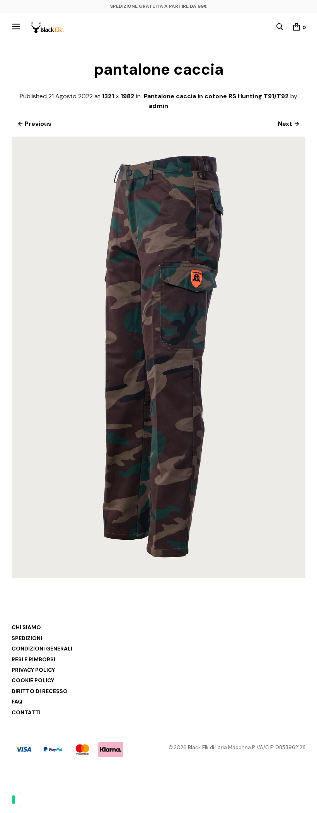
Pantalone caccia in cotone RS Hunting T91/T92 (216, 96)
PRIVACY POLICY (33, 669)
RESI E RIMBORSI (33, 659)
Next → (289, 124)
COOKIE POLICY (33, 680)
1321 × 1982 (118, 96)
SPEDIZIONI (27, 638)
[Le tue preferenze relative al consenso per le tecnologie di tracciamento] (13, 799)
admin (158, 106)
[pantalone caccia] (158, 576)
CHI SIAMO (26, 627)
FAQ (17, 701)
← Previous (34, 124)
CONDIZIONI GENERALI (42, 648)
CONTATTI (26, 712)
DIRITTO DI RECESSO (40, 691)
